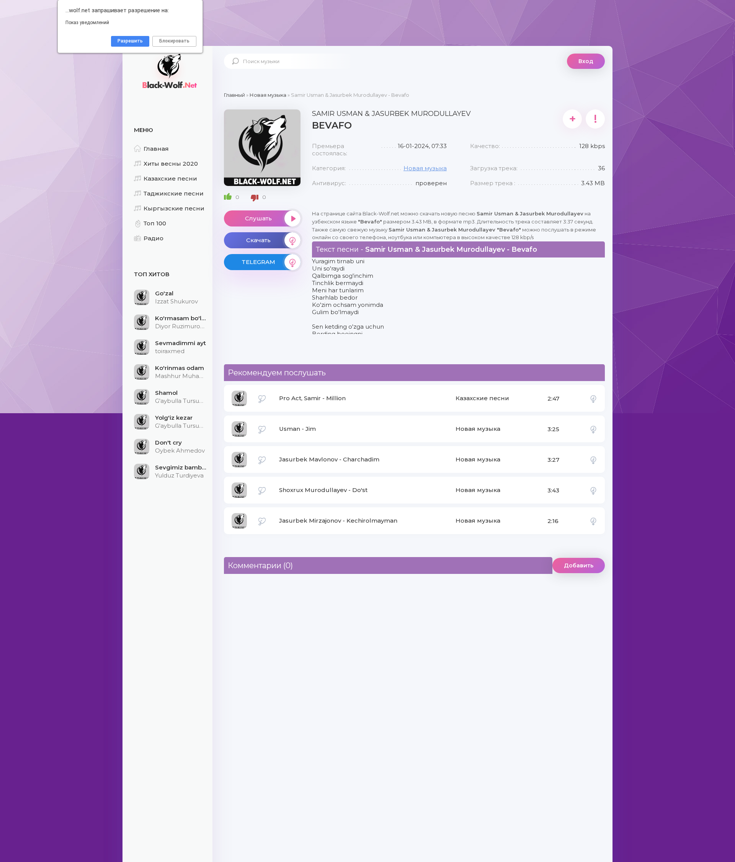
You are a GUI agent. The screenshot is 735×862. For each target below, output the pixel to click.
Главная (156, 148)
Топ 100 (155, 223)
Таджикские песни (174, 193)
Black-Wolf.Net (168, 71)
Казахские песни (170, 178)
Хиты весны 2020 (171, 163)
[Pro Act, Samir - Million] (593, 398)
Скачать (258, 240)
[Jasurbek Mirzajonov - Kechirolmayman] (593, 520)
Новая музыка (425, 168)
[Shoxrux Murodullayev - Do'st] (593, 490)
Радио (153, 238)
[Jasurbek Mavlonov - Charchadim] (593, 459)
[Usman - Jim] (593, 429)
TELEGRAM (258, 262)
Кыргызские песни (174, 208)
